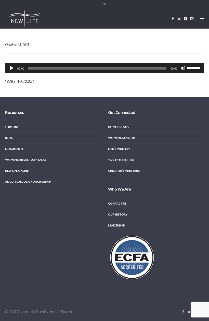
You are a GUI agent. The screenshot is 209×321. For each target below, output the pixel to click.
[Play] (11, 68)
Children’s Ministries (124, 170)
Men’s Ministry (119, 148)
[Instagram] (191, 18)
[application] (104, 68)
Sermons (12, 126)
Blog (9, 137)
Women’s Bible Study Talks (25, 159)
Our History (117, 214)
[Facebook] (172, 18)
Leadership (116, 225)
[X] (179, 18)
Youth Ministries (121, 159)
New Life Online (17, 170)
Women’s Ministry (122, 137)
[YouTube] (185, 18)
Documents (14, 148)
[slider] (194, 67)
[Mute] (183, 68)
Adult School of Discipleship (28, 181)
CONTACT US (117, 203)
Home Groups (118, 126)
